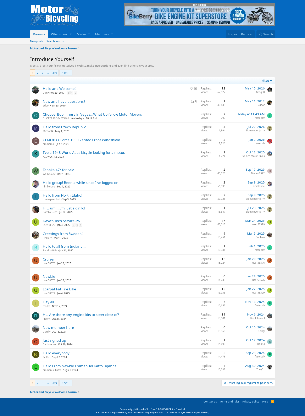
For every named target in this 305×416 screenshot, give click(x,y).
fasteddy (260, 118)
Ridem (46, 319)
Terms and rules (229, 401)
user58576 (49, 263)
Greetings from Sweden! (63, 233)
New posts (36, 41)
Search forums (55, 41)
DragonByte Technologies (186, 412)
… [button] (48, 73)
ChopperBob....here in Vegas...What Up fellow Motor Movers (92, 114)
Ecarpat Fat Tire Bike (59, 289)
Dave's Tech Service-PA (61, 220)
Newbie (49, 276)
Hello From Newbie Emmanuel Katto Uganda (80, 365)
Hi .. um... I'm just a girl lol (64, 208)
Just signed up (54, 340)
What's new (59, 34)
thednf (46, 306)
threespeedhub (51, 199)
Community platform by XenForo (152, 409)
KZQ (45, 156)
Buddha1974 (50, 250)
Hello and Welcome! (59, 88)
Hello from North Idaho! (62, 195)
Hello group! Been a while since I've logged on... (82, 182)
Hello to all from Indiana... (64, 246)
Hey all (48, 302)
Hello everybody (56, 353)
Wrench (260, 143)
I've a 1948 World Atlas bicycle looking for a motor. (84, 152)
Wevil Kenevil (257, 318)
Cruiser (49, 259)
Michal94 (48, 131)
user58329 (49, 225)
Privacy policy (250, 401)
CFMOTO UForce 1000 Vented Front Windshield (81, 139)
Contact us (210, 401)
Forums (39, 34)
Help (265, 401)
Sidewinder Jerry (255, 130)
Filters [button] (265, 80)
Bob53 (261, 344)
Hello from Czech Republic (64, 127)
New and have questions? (64, 101)
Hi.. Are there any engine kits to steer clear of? (81, 314)
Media (81, 34)
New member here (58, 327)
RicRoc (46, 357)
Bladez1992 (258, 173)
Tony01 (260, 369)
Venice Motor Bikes (254, 156)
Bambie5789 (50, 212)
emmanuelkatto (52, 370)
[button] (71, 34)
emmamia (49, 144)
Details (205, 412)
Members (102, 34)
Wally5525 (49, 174)
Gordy (46, 331)
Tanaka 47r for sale (58, 169)
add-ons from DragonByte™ (143, 412)
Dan (45, 92)
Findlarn (47, 238)
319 (54, 73)
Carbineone (49, 344)
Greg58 (260, 92)
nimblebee (49, 186)
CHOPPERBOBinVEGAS (56, 118)
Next (64, 73)
